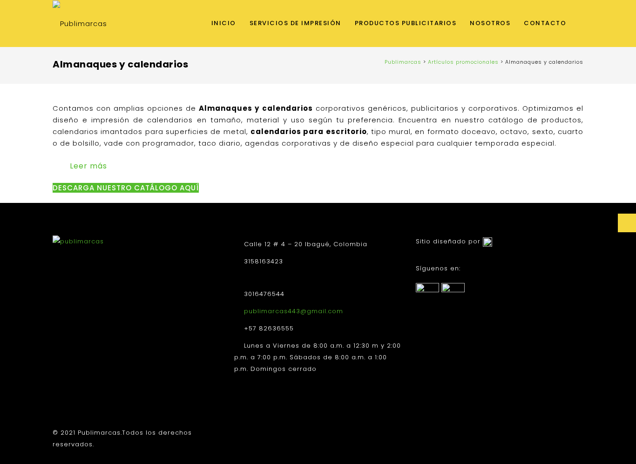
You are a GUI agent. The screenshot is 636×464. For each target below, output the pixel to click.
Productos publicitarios (406, 23)
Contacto (545, 23)
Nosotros (490, 23)
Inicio (223, 23)
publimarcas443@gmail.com (293, 311)
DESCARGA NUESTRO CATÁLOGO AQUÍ (126, 188)
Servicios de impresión (295, 23)
